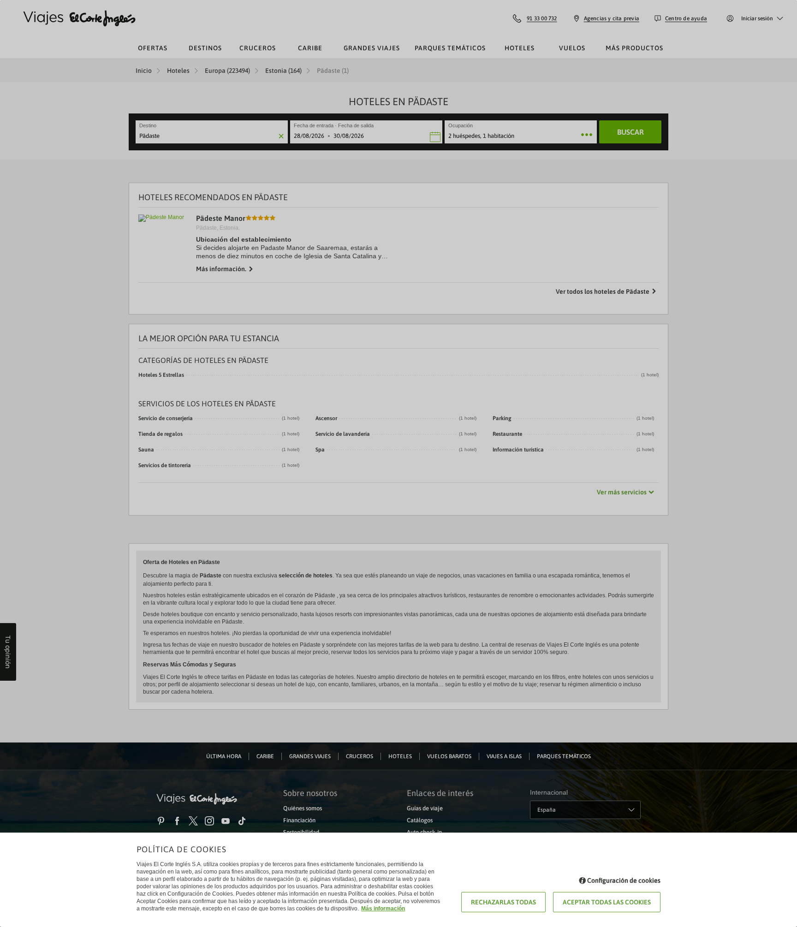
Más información (383, 908)
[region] (398, 463)
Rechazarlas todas (503, 902)
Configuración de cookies (623, 880)
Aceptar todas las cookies (607, 902)
